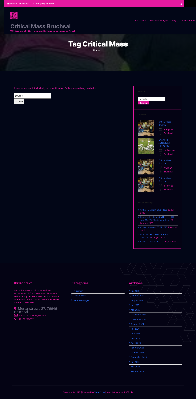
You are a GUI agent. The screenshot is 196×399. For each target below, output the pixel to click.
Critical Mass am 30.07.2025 (153, 227)
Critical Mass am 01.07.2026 (153, 209)
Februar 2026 (137, 295)
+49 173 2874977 (26, 319)
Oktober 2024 (137, 324)
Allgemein (78, 291)
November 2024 (138, 319)
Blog (173, 20)
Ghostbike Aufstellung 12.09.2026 (164, 142)
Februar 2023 (137, 371)
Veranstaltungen (159, 20)
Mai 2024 (135, 338)
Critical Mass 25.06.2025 (152, 241)
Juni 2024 (135, 333)
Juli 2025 (135, 305)
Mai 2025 (135, 309)
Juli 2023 (135, 362)
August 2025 (137, 300)
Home (96, 50)
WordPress (99, 392)
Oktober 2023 (137, 352)
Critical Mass (80, 295)
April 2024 (136, 343)
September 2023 (139, 357)
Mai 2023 (135, 366)
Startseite (140, 20)
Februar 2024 (137, 347)
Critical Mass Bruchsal (40, 26)
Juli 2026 (135, 291)
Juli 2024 (135, 328)
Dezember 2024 (138, 314)
